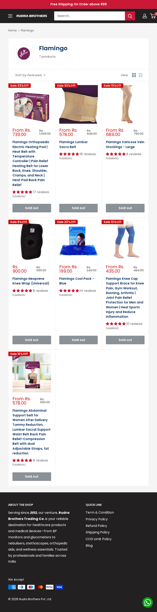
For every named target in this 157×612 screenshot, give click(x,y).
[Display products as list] (140, 75)
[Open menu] (10, 16)
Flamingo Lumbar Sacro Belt (73, 144)
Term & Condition (100, 512)
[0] (153, 15)
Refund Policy (96, 525)
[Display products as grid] (134, 75)
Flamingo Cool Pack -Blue (76, 280)
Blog (89, 545)
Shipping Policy (98, 532)
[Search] (130, 15)
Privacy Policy (97, 519)
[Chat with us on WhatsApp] (147, 602)
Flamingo (27, 30)
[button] (22, 192)
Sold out (31, 208)
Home (12, 30)
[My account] (145, 16)
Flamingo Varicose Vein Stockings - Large (125, 144)
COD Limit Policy (99, 539)
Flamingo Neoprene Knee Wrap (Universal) (30, 280)
